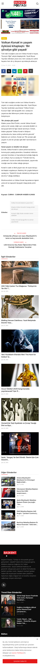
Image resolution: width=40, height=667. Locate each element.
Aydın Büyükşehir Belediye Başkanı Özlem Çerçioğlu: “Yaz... (26, 502)
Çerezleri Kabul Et (20, 661)
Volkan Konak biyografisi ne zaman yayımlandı (22, 221)
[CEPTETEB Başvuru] (20, 13)
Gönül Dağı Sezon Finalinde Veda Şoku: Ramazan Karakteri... (27, 598)
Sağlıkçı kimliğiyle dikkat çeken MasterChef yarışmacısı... (26, 609)
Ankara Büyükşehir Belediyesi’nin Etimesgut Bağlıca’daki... (26, 480)
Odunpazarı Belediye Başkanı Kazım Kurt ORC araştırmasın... (27, 491)
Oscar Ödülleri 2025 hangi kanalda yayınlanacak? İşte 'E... (15, 390)
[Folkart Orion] (20, 24)
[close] (37, 639)
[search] (37, 3)
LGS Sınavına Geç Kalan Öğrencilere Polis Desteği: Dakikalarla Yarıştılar (20, 246)
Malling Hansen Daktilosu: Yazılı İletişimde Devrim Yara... (18, 321)
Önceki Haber (21, 233)
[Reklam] (20, 32)
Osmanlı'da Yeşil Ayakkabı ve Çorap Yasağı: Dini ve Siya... (18, 424)
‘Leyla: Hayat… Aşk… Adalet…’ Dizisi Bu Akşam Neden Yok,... (26, 621)
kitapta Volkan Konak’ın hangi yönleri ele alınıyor (23, 208)
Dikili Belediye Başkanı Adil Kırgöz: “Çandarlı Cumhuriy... (27, 512)
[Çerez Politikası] (18, 653)
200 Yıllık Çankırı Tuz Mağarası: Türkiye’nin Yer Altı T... (19, 287)
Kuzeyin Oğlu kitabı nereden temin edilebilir (22, 214)
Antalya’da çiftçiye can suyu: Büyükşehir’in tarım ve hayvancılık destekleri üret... (20, 237)
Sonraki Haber (19, 242)
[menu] (2, 3)
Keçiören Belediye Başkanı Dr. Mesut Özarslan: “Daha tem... (27, 523)
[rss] (3, 584)
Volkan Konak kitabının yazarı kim (22, 203)
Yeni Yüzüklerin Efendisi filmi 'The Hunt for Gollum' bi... (18, 355)
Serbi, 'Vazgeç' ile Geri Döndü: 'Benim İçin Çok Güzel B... (20, 458)
